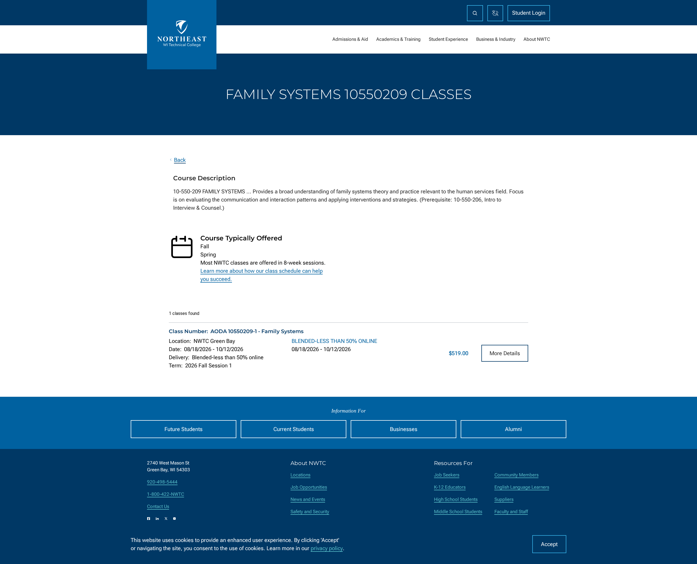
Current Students (293, 429)
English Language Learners (521, 487)
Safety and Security (310, 511)
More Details (505, 353)
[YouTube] (174, 518)
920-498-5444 (162, 482)
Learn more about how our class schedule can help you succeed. (261, 275)
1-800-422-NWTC (165, 494)
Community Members (516, 475)
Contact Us (158, 506)
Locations (300, 475)
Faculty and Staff (511, 511)
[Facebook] (148, 518)
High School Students (456, 499)
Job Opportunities (309, 487)
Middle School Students (458, 511)
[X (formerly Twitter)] (166, 518)
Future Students (183, 429)
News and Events (308, 499)
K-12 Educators (450, 487)
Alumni (513, 429)
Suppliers (503, 499)
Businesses (403, 429)
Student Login (528, 13)
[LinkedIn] (157, 518)
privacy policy (327, 548)
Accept (549, 544)
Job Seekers (446, 475)
